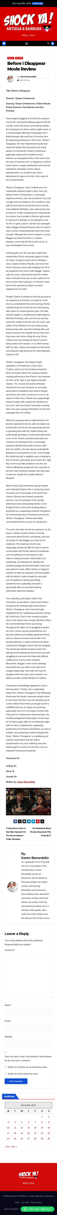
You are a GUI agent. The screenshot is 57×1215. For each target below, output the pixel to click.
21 (35, 1133)
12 (22, 1128)
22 (42, 1133)
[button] (48, 43)
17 (8, 1133)
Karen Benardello (28, 76)
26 (22, 1139)
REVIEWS (19, 58)
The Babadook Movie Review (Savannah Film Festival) (40, 832)
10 (8, 1128)
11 (15, 1128)
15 (42, 1128)
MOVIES (10, 58)
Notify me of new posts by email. (23, 1074)
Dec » (14, 1147)
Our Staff (25, 1202)
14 (35, 1128)
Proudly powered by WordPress (15, 1196)
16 (49, 1128)
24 (8, 1139)
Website (8, 1037)
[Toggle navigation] (27, 43)
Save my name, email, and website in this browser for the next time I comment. (28, 1058)
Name (8, 1005)
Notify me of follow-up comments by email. (27, 1067)
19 (22, 1133)
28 (35, 1139)
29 (42, 1139)
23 (49, 1133)
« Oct (7, 1147)
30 (49, 1139)
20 (28, 1133)
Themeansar (48, 1196)
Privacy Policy (36, 1202)
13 (28, 1128)
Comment (10, 950)
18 (15, 1133)
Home (17, 1202)
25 (15, 1139)
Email (8, 1021)
